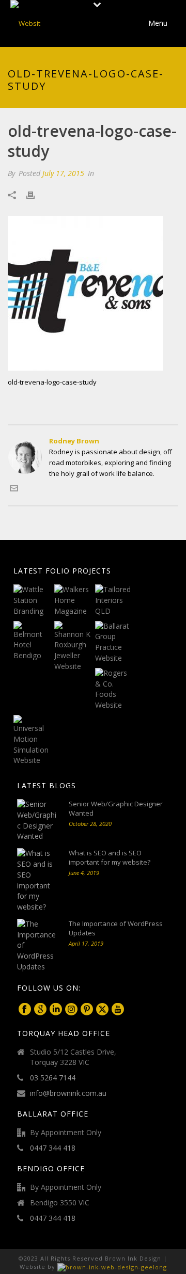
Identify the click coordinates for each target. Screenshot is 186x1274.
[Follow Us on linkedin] (56, 1009)
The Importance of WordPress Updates (116, 928)
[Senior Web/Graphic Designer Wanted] (37, 820)
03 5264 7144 (52, 1077)
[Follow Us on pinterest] (87, 1009)
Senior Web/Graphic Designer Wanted (116, 808)
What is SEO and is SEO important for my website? (109, 857)
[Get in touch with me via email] (14, 490)
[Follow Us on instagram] (71, 1009)
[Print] (35, 194)
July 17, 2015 (63, 173)
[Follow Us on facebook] (25, 1009)
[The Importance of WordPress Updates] (37, 946)
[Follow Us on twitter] (102, 1009)
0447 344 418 (52, 1148)
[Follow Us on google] (40, 1009)
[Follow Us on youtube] (118, 1009)
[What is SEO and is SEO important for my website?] (37, 880)
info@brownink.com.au (68, 1093)
